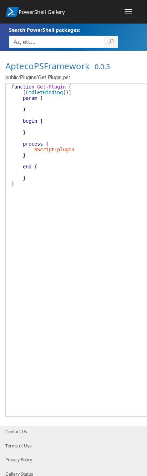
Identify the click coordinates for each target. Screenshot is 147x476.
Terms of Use (18, 446)
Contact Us (16, 432)
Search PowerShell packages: (44, 29)
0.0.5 (102, 66)
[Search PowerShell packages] (111, 41)
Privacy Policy (18, 460)
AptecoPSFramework (47, 66)
